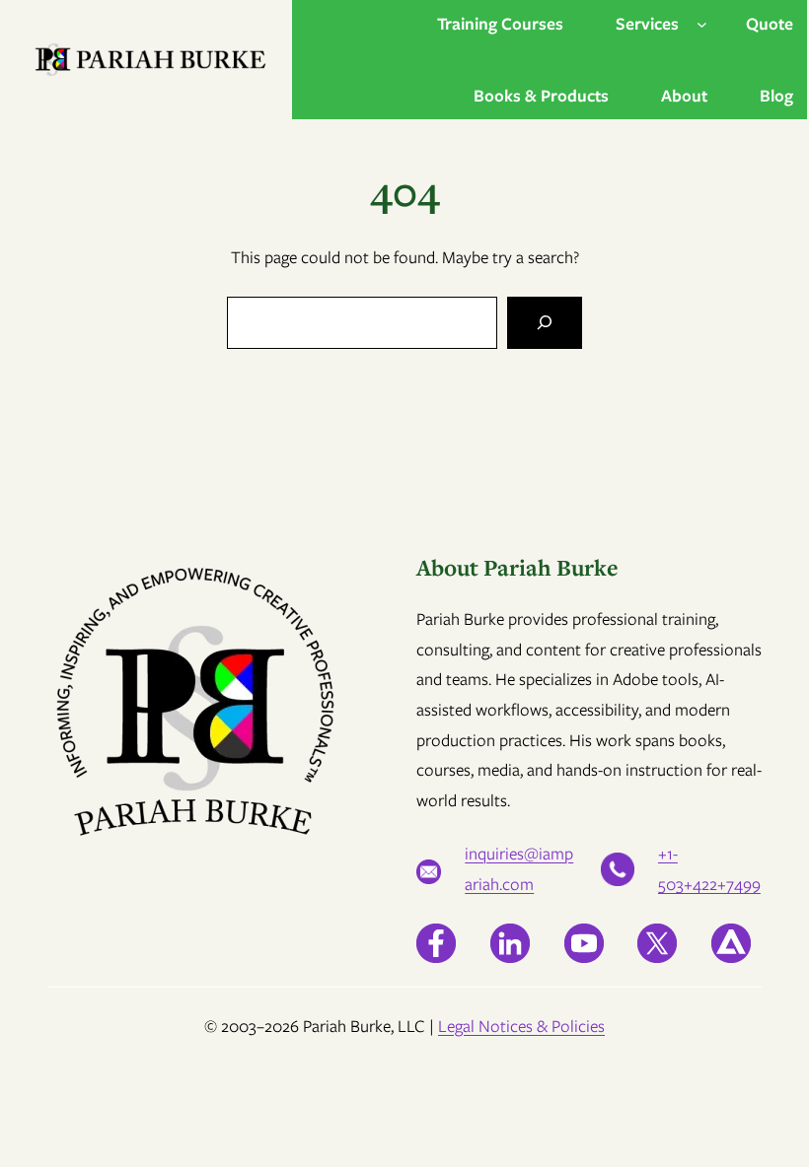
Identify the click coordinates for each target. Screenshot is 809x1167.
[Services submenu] (702, 24)
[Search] (544, 323)
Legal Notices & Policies (521, 1026)
